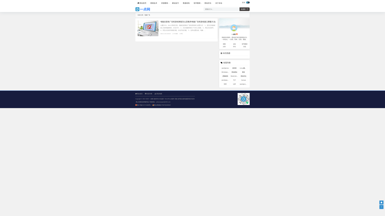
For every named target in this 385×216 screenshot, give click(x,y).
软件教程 (197, 3)
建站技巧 (175, 3)
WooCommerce (235, 76)
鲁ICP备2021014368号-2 (144, 105)
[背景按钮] (248, 3)
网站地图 (159, 93)
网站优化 (208, 3)
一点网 (234, 34)
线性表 (234, 68)
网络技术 (153, 3)
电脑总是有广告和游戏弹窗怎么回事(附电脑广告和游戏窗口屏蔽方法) (188, 21)
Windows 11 (226, 72)
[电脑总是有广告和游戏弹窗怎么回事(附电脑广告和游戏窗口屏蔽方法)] (147, 28)
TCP (234, 80)
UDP (234, 84)
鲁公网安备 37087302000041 (162, 105)
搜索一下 (245, 9)
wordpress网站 (244, 84)
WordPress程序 (169, 99)
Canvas (243, 80)
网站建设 (234, 72)
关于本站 (218, 3)
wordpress (225, 68)
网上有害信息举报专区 (142, 102)
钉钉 (225, 84)
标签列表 (149, 94)
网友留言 (140, 94)
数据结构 (186, 3)
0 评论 (181, 33)
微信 (243, 72)
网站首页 (143, 3)
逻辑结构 (225, 76)
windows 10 (225, 80)
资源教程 (164, 3)
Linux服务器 (244, 68)
